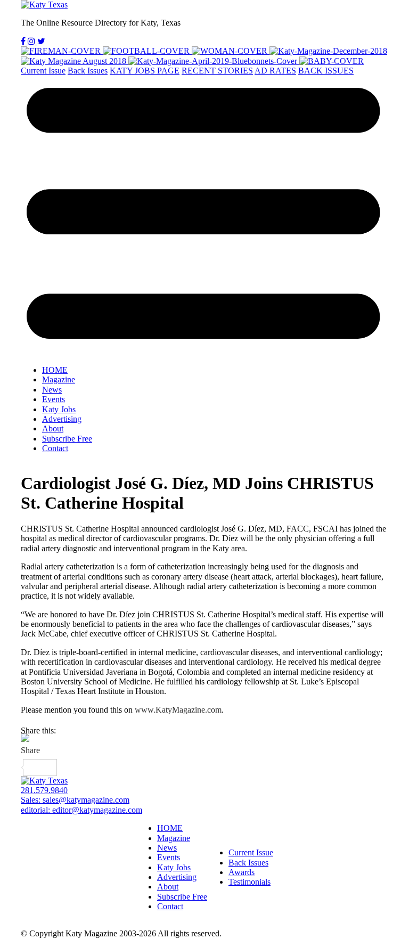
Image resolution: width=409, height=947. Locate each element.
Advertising (61, 418)
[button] (204, 216)
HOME (55, 369)
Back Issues (88, 70)
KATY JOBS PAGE (144, 70)
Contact (55, 448)
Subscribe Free (67, 438)
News (52, 389)
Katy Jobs (59, 409)
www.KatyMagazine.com (178, 709)
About (52, 428)
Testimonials (249, 881)
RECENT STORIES (217, 70)
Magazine (58, 379)
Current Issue (43, 70)
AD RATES (275, 70)
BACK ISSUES (326, 70)
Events (53, 399)
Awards (241, 872)
